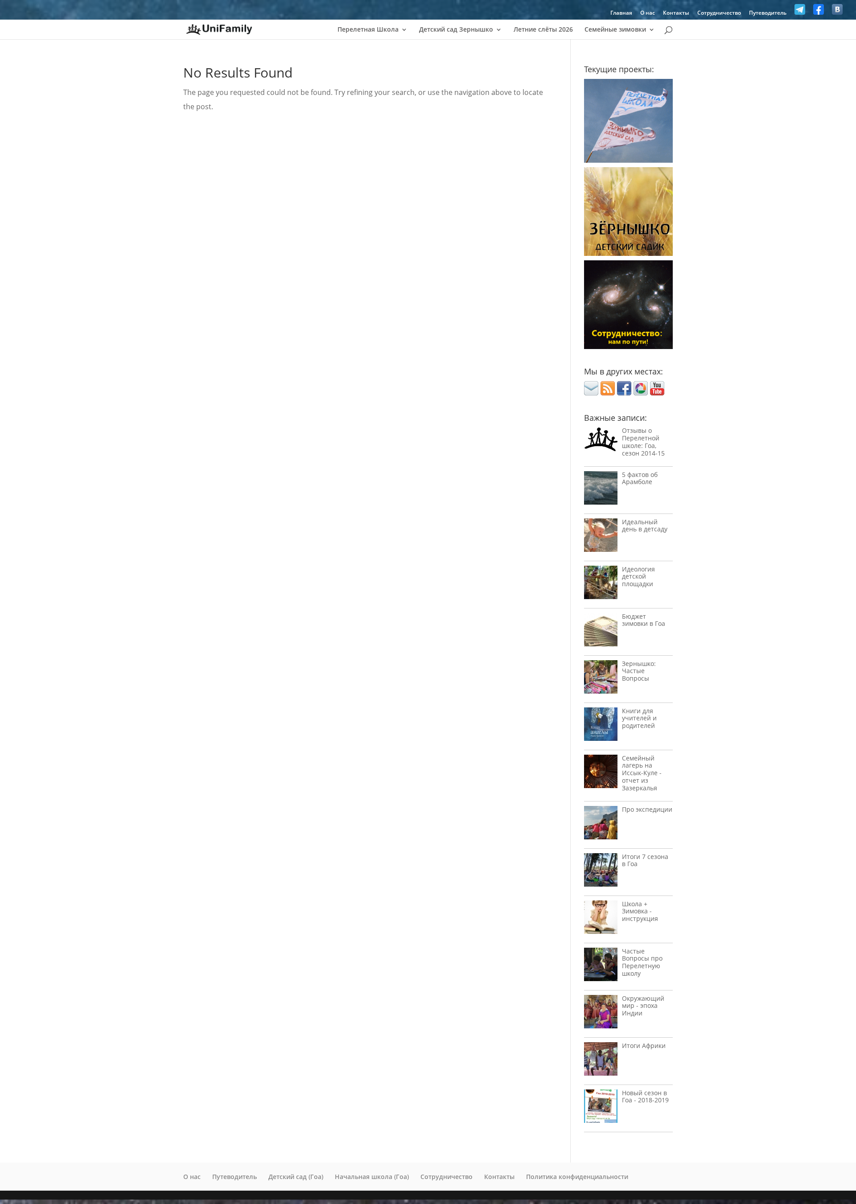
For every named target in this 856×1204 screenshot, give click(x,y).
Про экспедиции (647, 809)
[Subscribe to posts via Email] (591, 393)
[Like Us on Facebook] (818, 12)
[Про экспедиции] (600, 825)
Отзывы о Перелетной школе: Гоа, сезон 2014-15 (643, 441)
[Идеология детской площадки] (600, 585)
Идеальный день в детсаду (644, 526)
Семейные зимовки (615, 29)
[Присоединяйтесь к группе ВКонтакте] (837, 12)
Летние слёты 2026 (543, 29)
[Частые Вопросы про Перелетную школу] (600, 967)
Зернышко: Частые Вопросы (639, 671)
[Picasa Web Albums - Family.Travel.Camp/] (641, 393)
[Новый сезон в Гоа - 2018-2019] (600, 1108)
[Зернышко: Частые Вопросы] (600, 679)
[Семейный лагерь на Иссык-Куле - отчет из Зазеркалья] (600, 774)
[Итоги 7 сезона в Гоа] (600, 872)
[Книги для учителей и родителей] (600, 726)
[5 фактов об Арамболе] (600, 490)
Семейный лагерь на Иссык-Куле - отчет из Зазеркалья (642, 773)
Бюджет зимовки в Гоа (643, 620)
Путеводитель (767, 13)
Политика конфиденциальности (577, 1176)
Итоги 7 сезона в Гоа (645, 860)
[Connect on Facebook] (624, 393)
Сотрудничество (719, 13)
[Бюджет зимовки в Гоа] (600, 632)
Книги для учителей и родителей (639, 718)
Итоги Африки (644, 1045)
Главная (621, 13)
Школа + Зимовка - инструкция (640, 911)
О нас (647, 13)
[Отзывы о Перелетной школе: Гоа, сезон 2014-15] (600, 441)
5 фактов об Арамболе (640, 478)
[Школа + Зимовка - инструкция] (600, 919)
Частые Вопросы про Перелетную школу (642, 962)
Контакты (676, 13)
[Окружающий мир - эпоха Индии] (600, 1014)
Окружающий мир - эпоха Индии (643, 1006)
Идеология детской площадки (638, 576)
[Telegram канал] (799, 12)
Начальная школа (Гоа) (372, 1176)
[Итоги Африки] (600, 1061)
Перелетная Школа (368, 29)
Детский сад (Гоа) (295, 1176)
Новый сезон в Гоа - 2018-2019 (645, 1097)
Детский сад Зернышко (456, 29)
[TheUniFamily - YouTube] (657, 393)
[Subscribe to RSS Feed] (608, 393)
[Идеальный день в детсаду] (600, 537)
